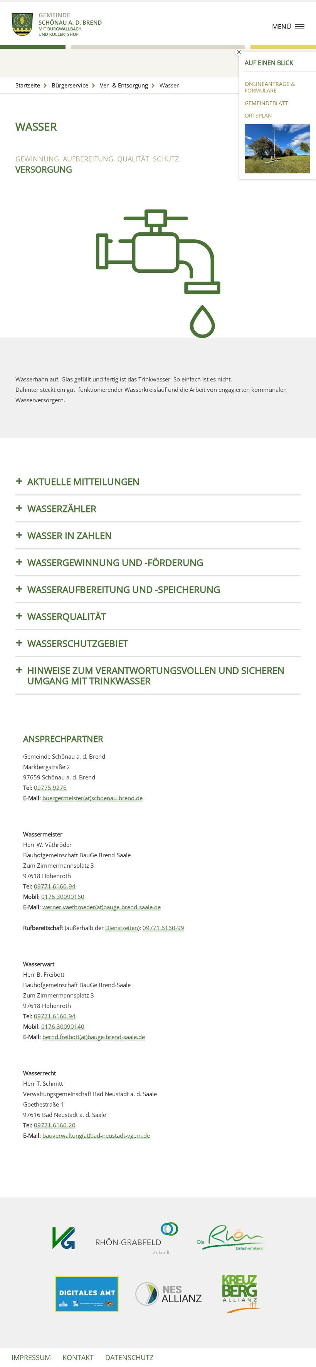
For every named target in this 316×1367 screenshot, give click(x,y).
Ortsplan (258, 115)
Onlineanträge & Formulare (270, 87)
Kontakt (78, 1357)
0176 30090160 (62, 896)
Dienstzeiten (121, 928)
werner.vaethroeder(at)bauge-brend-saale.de (101, 907)
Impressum (31, 1357)
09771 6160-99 (163, 928)
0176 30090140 (62, 1026)
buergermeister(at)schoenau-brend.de (92, 798)
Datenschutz (129, 1357)
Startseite (27, 85)
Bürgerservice (70, 85)
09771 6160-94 (55, 886)
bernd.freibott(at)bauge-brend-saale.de (93, 1037)
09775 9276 (50, 787)
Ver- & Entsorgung (124, 85)
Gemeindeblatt (266, 103)
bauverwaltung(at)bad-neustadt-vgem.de (96, 1135)
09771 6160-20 (55, 1125)
